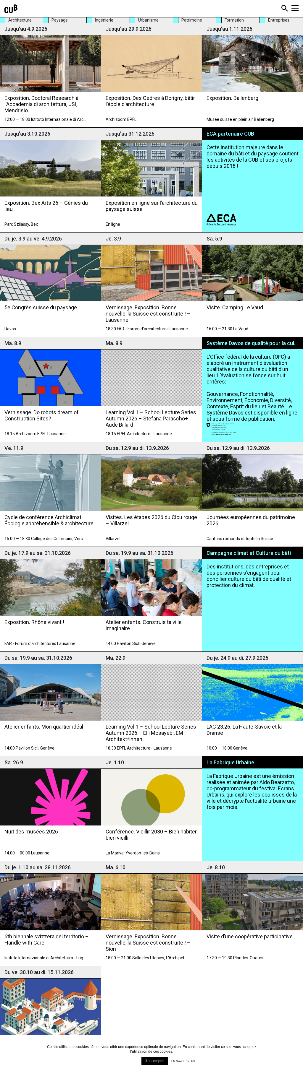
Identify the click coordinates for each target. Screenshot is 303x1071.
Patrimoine (191, 20)
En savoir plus (183, 1061)
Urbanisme (148, 20)
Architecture (20, 20)
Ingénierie (104, 20)
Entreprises (278, 20)
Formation (234, 20)
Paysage (59, 20)
